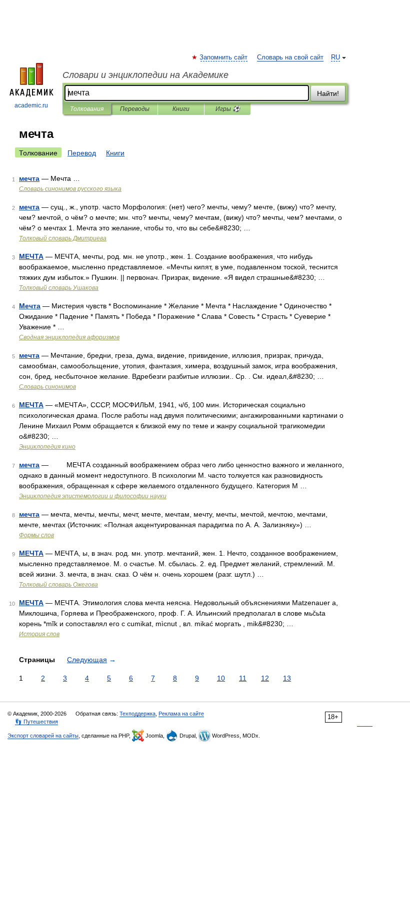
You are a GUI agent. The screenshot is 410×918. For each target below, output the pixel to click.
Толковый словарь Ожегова (58, 584)
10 (221, 678)
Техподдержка (138, 714)
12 (265, 678)
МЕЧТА (31, 256)
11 (242, 678)
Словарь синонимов (47, 386)
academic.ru (31, 105)
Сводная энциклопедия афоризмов (69, 337)
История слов (39, 634)
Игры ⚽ (228, 108)
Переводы (135, 108)
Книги (181, 108)
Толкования (87, 108)
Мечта (29, 306)
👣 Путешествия (36, 722)
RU (335, 57)
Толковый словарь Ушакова (58, 287)
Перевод (82, 153)
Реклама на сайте (181, 714)
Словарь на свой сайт (290, 57)
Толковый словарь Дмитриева (62, 238)
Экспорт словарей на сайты (43, 736)
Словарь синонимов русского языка (70, 188)
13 (287, 678)
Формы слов (36, 535)
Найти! (328, 93)
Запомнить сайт (224, 57)
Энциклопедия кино (47, 446)
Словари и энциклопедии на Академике (145, 75)
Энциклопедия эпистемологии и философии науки (92, 496)
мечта (29, 178)
